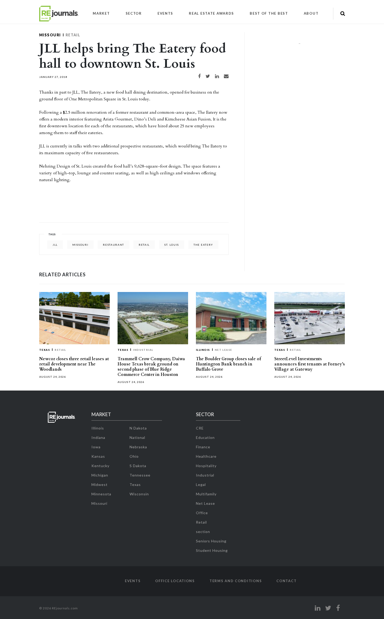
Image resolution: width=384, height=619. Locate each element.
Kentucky (100, 465)
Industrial (143, 349)
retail (144, 244)
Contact (286, 581)
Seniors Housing (211, 541)
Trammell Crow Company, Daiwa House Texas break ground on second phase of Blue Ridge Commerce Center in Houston (151, 366)
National (137, 437)
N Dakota (138, 428)
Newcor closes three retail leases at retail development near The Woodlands (74, 364)
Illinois (203, 349)
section (203, 531)
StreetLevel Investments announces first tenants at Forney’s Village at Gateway (309, 364)
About (311, 13)
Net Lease (223, 349)
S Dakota (138, 465)
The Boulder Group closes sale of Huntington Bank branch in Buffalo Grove (228, 364)
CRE (200, 428)
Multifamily (206, 494)
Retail (73, 35)
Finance (203, 447)
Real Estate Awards (211, 13)
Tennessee (140, 475)
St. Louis (171, 244)
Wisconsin (139, 494)
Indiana (98, 437)
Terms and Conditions (236, 581)
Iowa (96, 447)
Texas (44, 349)
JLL (55, 244)
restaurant (113, 244)
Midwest (99, 484)
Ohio (134, 456)
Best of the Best (269, 13)
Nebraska (138, 447)
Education (205, 437)
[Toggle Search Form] (342, 13)
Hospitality (206, 465)
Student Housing (212, 550)
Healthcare (206, 456)
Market (101, 13)
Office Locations (175, 581)
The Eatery (203, 244)
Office (202, 513)
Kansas (98, 456)
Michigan (99, 475)
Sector (134, 13)
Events (165, 13)
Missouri (50, 35)
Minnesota (101, 494)
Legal (201, 484)
